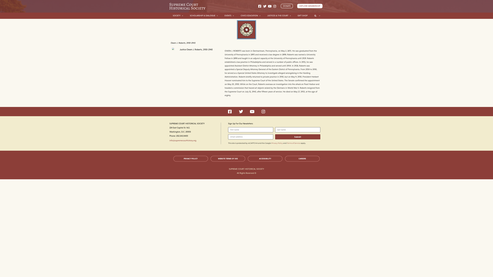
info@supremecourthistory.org (182, 140)
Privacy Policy (277, 143)
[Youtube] (269, 6)
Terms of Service (293, 143)
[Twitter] (264, 6)
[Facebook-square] (259, 6)
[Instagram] (274, 6)
